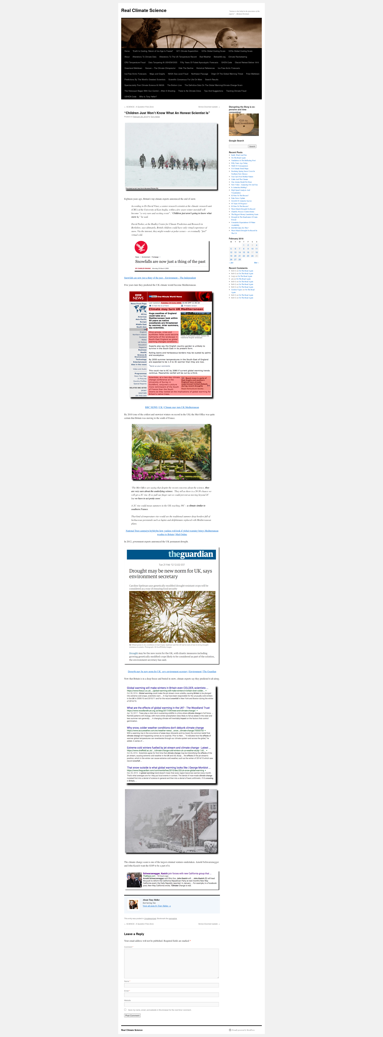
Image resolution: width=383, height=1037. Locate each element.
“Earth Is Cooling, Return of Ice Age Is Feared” (153, 51)
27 (235, 259)
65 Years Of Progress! (239, 203)
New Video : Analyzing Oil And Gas (244, 184)
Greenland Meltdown (133, 68)
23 (248, 255)
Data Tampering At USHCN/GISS (162, 62)
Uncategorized (150, 918)
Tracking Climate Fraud (236, 90)
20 (235, 255)
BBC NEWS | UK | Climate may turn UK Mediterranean (172, 407)
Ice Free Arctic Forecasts (229, 68)
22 (244, 255)
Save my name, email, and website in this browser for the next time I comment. (159, 1010)
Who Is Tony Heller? (148, 96)
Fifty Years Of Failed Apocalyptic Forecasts (199, 62)
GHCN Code (226, 62)
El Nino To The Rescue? (240, 195)
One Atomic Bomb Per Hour (241, 182)
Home (127, 51)
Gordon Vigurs (236, 289)
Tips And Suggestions (213, 90)
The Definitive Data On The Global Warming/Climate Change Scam (214, 85)
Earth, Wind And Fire (239, 155)
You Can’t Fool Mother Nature (242, 176)
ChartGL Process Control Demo (242, 211)
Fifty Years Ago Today (239, 163)
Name (127, 981)
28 (240, 259)
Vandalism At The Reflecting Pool (243, 160)
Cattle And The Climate (239, 179)
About (127, 56)
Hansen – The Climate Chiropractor (160, 68)
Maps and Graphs (157, 73)
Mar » (256, 262)
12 (231, 252)
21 (240, 255)
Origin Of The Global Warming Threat (227, 73)
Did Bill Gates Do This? (240, 228)
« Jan (231, 262)
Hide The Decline (185, 68)
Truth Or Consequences (239, 166)
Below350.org (219, 56)
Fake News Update (238, 198)
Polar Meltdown (252, 73)
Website (127, 1000)
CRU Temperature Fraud (134, 62)
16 (248, 252)
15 (244, 252)
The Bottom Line (174, 85)
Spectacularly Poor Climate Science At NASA (144, 85)
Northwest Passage (199, 73)
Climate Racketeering (237, 56)
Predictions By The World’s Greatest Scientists (144, 79)
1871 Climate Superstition (187, 51)
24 (252, 255)
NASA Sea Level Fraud (178, 73)
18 (257, 252)
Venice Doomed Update (209, 106)
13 (235, 252)
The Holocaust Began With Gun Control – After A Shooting (149, 90)
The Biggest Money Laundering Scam (244, 214)
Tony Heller (155, 116)
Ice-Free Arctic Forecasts (135, 73)
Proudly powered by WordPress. (243, 1030)
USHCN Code (130, 96)
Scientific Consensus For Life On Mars (185, 79)
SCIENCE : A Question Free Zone (139, 106)
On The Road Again (238, 157)
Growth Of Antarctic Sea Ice (241, 201)
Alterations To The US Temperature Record (178, 56)
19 (231, 255)
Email (127, 990)
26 (231, 259)
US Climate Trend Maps (240, 168)
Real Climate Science (144, 10)
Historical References (205, 68)
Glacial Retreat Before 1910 (247, 62)
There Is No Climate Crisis (189, 90)
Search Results (211, 79)
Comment (128, 947)
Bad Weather (205, 56)
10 (252, 248)
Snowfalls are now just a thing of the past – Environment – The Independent (160, 277)
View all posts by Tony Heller (157, 905)
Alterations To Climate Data (144, 56)
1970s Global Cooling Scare (213, 51)
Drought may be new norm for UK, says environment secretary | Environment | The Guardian (172, 671)
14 (240, 252)
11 (257, 248)
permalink (173, 918)
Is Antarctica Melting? (239, 187)
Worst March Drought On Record (243, 209)
